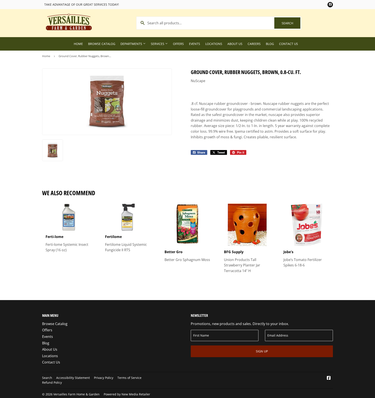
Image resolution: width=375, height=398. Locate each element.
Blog (270, 44)
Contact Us (288, 44)
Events (194, 44)
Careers (254, 44)
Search (291, 23)
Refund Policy (52, 382)
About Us (234, 44)
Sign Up (262, 351)
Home (78, 44)
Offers (178, 44)
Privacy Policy (103, 378)
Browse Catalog (101, 44)
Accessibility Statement (73, 378)
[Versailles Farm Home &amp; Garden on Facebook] (329, 378)
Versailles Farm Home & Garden (76, 394)
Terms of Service (129, 378)
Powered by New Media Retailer (127, 394)
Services (158, 44)
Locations (213, 44)
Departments (131, 44)
